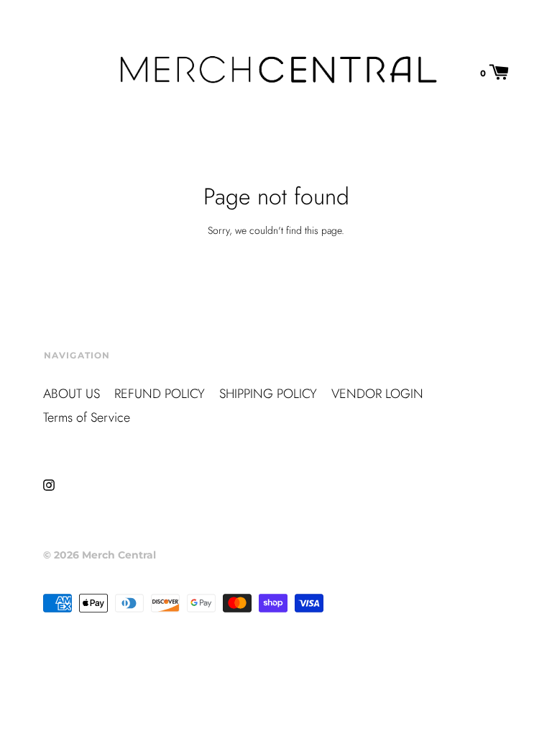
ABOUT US (71, 393)
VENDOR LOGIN (377, 393)
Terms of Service (86, 417)
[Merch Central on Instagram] (49, 484)
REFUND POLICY (159, 393)
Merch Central (119, 554)
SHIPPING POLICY (268, 393)
